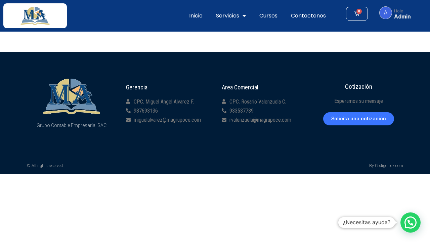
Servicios (227, 15)
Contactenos (308, 15)
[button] (358, 118)
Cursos (268, 15)
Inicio (196, 15)
